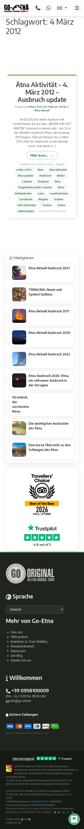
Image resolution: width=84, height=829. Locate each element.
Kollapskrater (23, 193)
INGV (61, 187)
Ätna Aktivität (39, 164)
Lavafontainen (59, 193)
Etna (57, 181)
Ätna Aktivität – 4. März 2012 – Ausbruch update (42, 92)
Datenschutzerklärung (17, 808)
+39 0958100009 (30, 690)
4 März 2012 (23, 169)
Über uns (17, 632)
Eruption (43, 181)
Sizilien (58, 199)
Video (61, 205)
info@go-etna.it (20, 701)
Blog (51, 164)
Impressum (18, 651)
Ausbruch (45, 175)
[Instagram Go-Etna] (64, 812)
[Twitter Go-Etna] (59, 812)
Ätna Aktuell (42, 110)
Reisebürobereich (22, 646)
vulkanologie (26, 211)
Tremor (47, 205)
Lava (41, 193)
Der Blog (17, 656)
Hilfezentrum (19, 637)
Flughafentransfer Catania (35, 187)
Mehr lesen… (39, 155)
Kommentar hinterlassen (52, 211)
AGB (23, 812)
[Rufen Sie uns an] (38, 7)
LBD (19, 822)
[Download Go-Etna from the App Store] (68, 812)
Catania (27, 181)
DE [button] (60, 8)
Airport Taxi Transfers (39, 812)
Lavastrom (25, 199)
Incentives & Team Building (29, 641)
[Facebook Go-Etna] (55, 812)
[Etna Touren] (16, 8)
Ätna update (25, 175)
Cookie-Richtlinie (40, 808)
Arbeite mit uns (21, 660)
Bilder (61, 175)
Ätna (40, 169)
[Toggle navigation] (77, 8)
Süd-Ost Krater (26, 205)
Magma (43, 199)
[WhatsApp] (48, 7)
